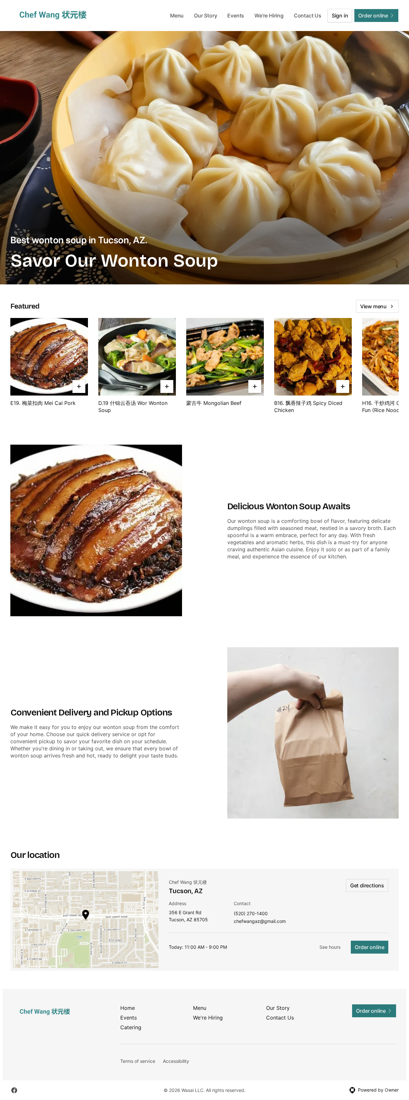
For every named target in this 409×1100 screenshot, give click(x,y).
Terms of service (137, 1061)
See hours (329, 947)
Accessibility (176, 1061)
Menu (177, 15)
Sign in (340, 15)
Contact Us (307, 15)
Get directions (367, 885)
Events (235, 15)
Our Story (205, 15)
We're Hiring (269, 15)
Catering (130, 1027)
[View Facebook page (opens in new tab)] (14, 1090)
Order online (369, 947)
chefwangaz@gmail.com (260, 921)
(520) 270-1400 (251, 914)
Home (127, 1008)
